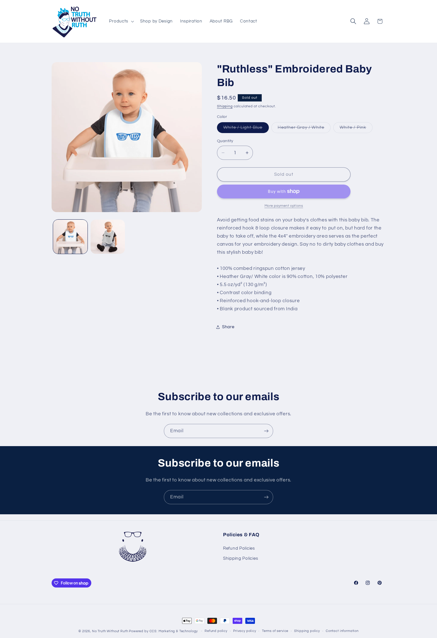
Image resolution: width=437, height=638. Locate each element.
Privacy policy (244, 631)
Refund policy (216, 631)
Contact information (342, 631)
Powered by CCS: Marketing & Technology (163, 631)
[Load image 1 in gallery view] (70, 237)
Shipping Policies (240, 558)
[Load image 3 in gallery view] (108, 237)
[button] (121, 21)
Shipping (225, 106)
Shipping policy (307, 631)
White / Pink (356, 129)
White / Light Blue (246, 129)
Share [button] (228, 327)
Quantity (225, 141)
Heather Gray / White (304, 129)
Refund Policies (239, 548)
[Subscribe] (266, 431)
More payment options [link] (284, 206)
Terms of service (275, 631)
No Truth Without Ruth (110, 631)
